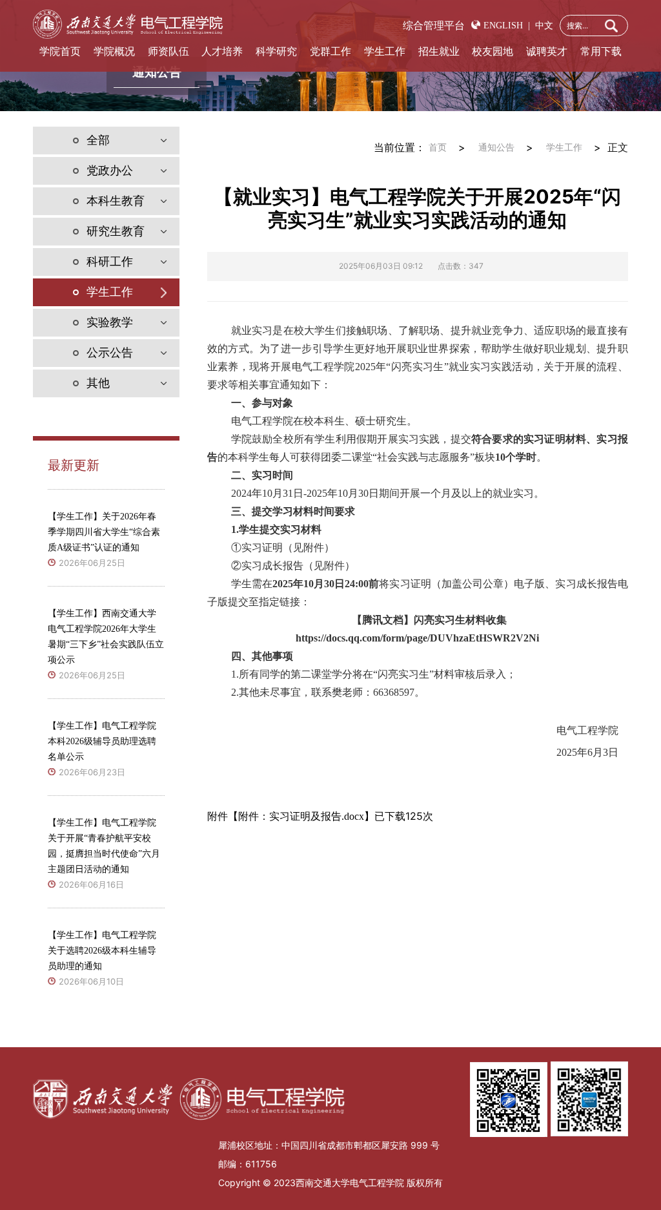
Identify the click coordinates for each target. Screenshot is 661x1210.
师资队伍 (168, 51)
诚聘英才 (546, 51)
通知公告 (496, 147)
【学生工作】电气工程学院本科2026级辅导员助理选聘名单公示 (102, 741)
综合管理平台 (434, 25)
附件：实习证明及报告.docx (301, 816)
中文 (541, 25)
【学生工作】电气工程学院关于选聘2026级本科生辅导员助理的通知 (102, 950)
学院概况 (114, 51)
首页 (438, 147)
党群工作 (330, 51)
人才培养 (222, 51)
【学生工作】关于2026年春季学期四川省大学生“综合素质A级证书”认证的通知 (104, 532)
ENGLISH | (506, 25)
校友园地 (492, 51)
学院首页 (60, 51)
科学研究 (276, 51)
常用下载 (601, 51)
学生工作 (384, 51)
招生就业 (439, 51)
